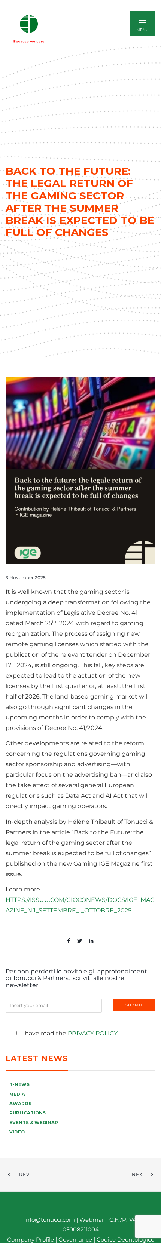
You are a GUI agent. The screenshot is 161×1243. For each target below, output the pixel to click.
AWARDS (20, 1103)
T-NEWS (19, 1084)
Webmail (92, 1219)
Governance (76, 1239)
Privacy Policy (93, 1033)
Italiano (82, 28)
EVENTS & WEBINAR (33, 1122)
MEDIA (17, 1094)
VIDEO (17, 1132)
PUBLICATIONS (27, 1112)
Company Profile (30, 1239)
